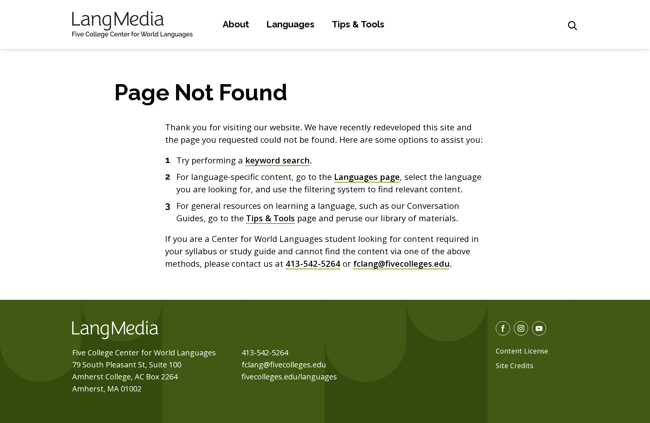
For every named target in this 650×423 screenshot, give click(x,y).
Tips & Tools (358, 24)
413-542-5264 (313, 263)
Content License (522, 350)
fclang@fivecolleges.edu (401, 263)
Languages (290, 24)
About (236, 24)
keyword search (277, 160)
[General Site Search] (572, 25)
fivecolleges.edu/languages (289, 377)
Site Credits (514, 365)
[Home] (132, 23)
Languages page (367, 176)
